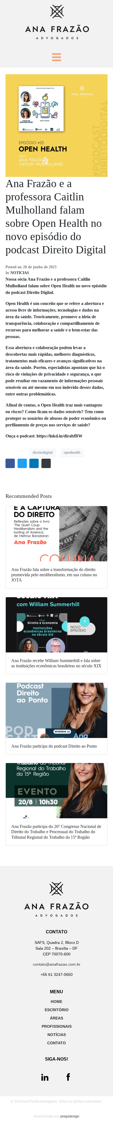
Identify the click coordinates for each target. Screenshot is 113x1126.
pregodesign (69, 1116)
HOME (56, 1001)
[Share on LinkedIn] (34, 463)
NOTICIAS (19, 273)
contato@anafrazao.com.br (56, 964)
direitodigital (43, 452)
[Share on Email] (46, 463)
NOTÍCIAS (56, 1034)
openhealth (72, 452)
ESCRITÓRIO (57, 1010)
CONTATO (56, 1043)
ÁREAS (56, 1018)
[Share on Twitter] (22, 463)
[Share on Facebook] (10, 463)
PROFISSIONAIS (57, 1026)
